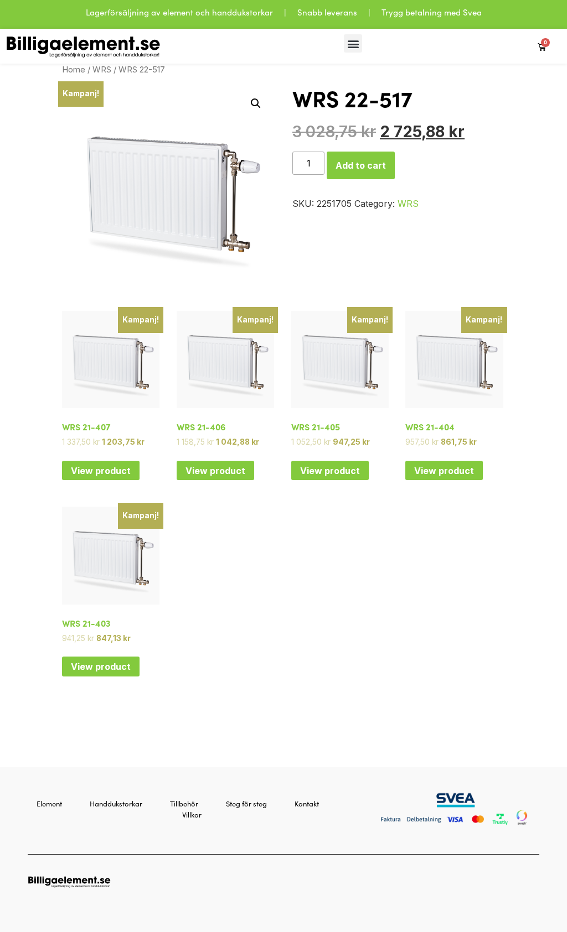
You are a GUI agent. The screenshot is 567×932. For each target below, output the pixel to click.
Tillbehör (184, 804)
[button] (353, 43)
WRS (101, 70)
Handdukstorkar (116, 804)
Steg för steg (246, 804)
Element (49, 804)
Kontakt (307, 804)
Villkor (192, 815)
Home (73, 70)
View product (101, 470)
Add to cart (361, 165)
